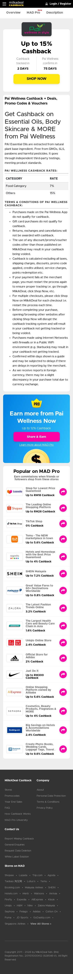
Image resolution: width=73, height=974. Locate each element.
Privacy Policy (45, 808)
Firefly (8, 899)
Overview (13, 12)
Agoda (51, 875)
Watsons (39, 893)
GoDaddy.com (41, 917)
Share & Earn (36, 436)
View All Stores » (40, 924)
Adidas (36, 911)
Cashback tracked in (22, 61)
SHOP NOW (37, 79)
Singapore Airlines (15, 924)
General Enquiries (15, 845)
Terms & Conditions (48, 802)
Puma (8, 917)
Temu (43, 881)
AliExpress (37, 899)
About (40, 790)
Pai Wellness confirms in (50, 61)
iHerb (26, 893)
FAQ (7, 808)
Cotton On (52, 911)
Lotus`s (31, 881)
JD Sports (22, 917)
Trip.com (37, 875)
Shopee (9, 875)
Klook (51, 899)
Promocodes (12, 796)
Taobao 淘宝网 (13, 881)
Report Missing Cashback (19, 839)
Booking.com (12, 887)
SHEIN (51, 887)
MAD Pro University (16, 820)
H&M (19, 905)
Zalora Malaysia (46, 905)
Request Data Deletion (18, 851)
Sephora (9, 911)
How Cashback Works (18, 814)
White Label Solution (17, 857)
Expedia (21, 899)
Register (65, 4)
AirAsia (53, 893)
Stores (8, 790)
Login (53, 4)
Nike (30, 905)
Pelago (23, 911)
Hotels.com (11, 893)
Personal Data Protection (51, 796)
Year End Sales (13, 802)
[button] (4, 4)
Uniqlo (8, 905)
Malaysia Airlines (34, 887)
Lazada (23, 875)
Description (54, 12)
